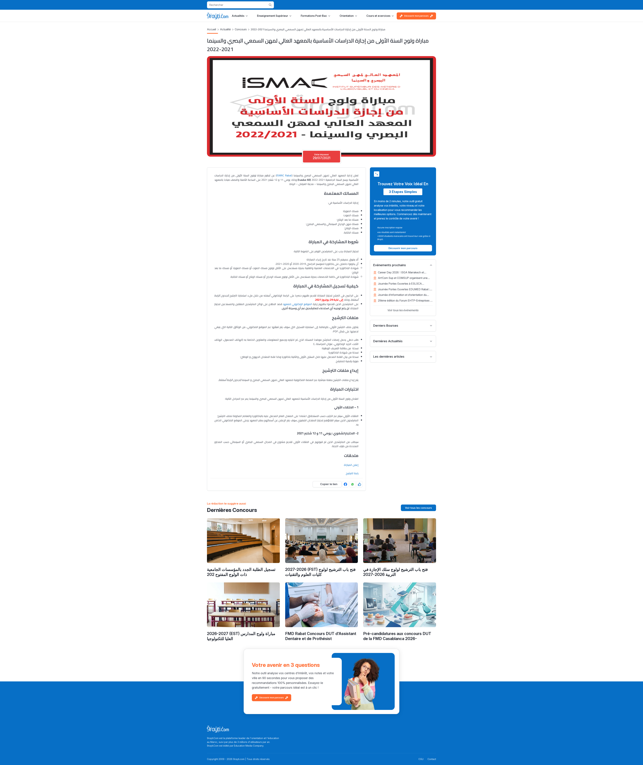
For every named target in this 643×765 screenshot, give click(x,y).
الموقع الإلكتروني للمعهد (297, 304)
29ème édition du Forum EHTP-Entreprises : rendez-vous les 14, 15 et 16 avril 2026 (404, 301)
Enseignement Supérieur (272, 15)
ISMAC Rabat (284, 175)
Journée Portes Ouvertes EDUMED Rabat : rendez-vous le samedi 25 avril (404, 290)
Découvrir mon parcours (416, 16)
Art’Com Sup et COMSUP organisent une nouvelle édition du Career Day (402, 278)
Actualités (238, 15)
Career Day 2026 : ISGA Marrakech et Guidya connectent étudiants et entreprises (404, 273)
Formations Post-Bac (314, 15)
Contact (431, 759)
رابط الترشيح (352, 473)
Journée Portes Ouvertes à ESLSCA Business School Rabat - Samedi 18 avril (402, 284)
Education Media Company (248, 745)
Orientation (347, 15)
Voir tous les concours (418, 507)
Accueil (211, 29)
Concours (241, 29)
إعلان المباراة (351, 464)
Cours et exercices (378, 15)
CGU (420, 759)
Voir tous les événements (402, 310)
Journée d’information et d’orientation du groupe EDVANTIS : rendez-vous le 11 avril (404, 295)
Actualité (225, 29)
